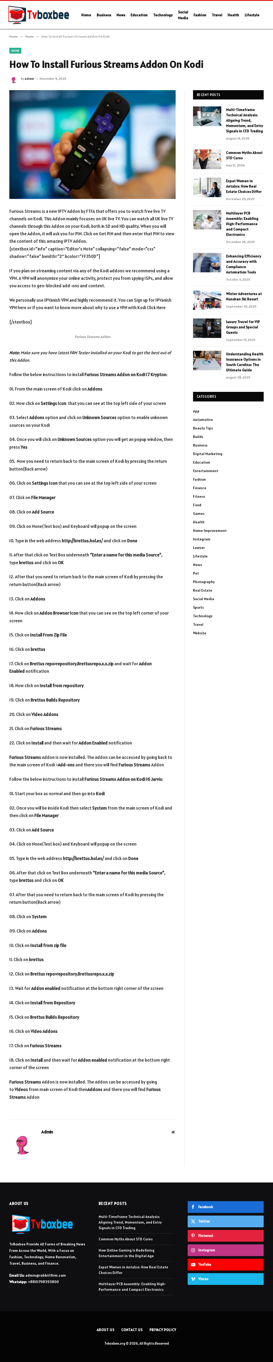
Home (86, 15)
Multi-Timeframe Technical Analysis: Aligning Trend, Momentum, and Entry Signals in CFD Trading (244, 120)
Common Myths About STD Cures (244, 155)
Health (233, 15)
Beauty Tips (203, 428)
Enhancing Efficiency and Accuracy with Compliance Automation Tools (243, 264)
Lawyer (199, 547)
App (196, 411)
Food (197, 505)
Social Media (183, 15)
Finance (199, 487)
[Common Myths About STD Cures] (207, 159)
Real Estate (202, 590)
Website (199, 633)
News (121, 15)
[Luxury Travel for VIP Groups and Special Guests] (207, 328)
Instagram (201, 539)
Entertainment (205, 470)
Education (139, 15)
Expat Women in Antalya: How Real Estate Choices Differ (244, 186)
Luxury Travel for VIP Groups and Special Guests (243, 327)
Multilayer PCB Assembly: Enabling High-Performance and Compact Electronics (242, 224)
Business (104, 15)
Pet (196, 573)
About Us (105, 1330)
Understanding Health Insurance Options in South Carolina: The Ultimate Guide (244, 362)
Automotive (203, 419)
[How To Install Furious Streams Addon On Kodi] (92, 144)
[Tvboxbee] (38, 15)
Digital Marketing (207, 453)
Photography (204, 581)
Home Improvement (210, 530)
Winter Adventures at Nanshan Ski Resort (244, 296)
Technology (163, 15)
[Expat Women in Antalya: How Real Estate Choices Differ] (207, 187)
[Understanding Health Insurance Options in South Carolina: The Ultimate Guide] (207, 360)
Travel (217, 15)
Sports (198, 607)
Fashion (200, 15)
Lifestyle (252, 15)
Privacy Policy (163, 1330)
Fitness (199, 496)
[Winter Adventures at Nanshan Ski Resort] (207, 300)
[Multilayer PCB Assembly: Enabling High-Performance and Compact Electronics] (207, 219)
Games (198, 513)
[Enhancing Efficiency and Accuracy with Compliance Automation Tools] (207, 262)
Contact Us (132, 1330)
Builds (198, 436)
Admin (29, 79)
